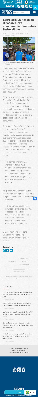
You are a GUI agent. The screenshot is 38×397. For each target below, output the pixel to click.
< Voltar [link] (19, 392)
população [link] (19, 278)
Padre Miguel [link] (28, 276)
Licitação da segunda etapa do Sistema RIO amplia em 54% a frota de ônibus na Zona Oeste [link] (18, 314)
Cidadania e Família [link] (24, 258)
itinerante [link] (21, 276)
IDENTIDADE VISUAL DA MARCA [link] (19, 352)
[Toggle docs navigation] (34, 12)
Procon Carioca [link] (24, 264)
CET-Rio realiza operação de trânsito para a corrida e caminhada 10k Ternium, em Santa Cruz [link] (17, 294)
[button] (28, 12)
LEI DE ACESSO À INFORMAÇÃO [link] (19, 348)
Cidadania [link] (15, 276)
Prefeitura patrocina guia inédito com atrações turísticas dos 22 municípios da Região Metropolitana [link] (18, 336)
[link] (35, 7)
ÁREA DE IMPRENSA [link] (19, 350)
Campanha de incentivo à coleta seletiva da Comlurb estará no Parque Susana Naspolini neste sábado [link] (18, 325)
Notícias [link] (24, 261)
